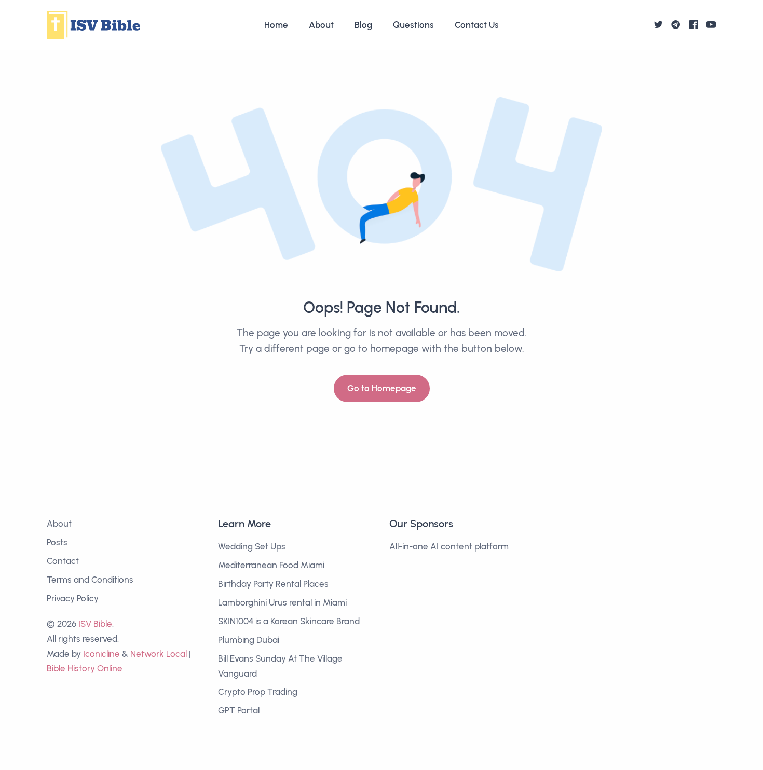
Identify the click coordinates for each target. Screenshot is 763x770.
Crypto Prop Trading (257, 691)
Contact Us (477, 25)
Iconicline (101, 654)
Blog (363, 25)
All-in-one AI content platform (449, 546)
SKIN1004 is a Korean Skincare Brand (289, 621)
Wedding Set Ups (251, 546)
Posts (57, 542)
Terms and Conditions (90, 579)
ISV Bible (95, 623)
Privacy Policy (73, 598)
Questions (413, 25)
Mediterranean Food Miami (271, 565)
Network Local (158, 654)
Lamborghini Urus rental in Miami (282, 602)
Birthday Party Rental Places (273, 584)
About (321, 25)
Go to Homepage (381, 388)
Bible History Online (84, 668)
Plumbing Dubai (248, 640)
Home (276, 25)
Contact (63, 561)
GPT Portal (239, 710)
